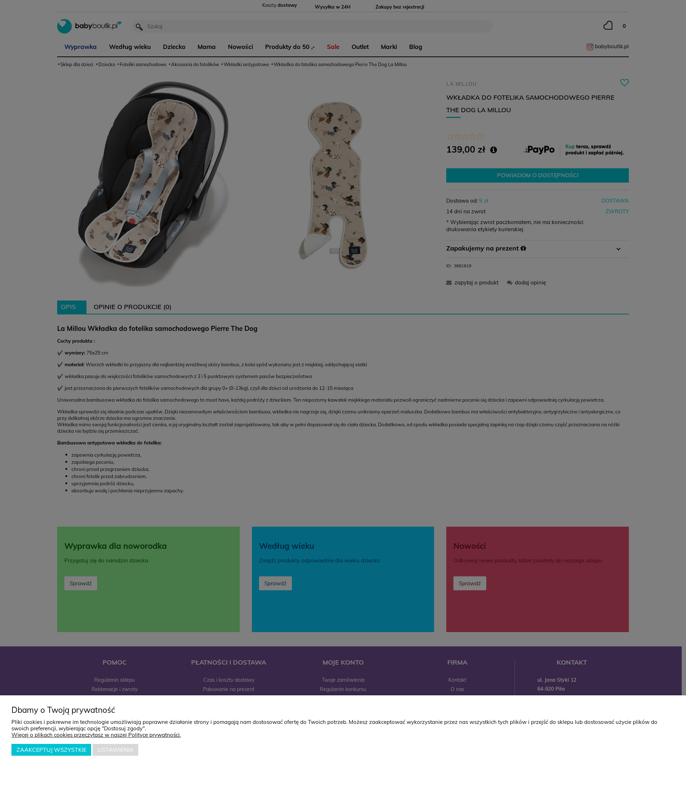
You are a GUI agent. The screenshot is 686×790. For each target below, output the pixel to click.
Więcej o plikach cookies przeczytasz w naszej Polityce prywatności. (96, 734)
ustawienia (116, 749)
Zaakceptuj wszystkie (51, 749)
